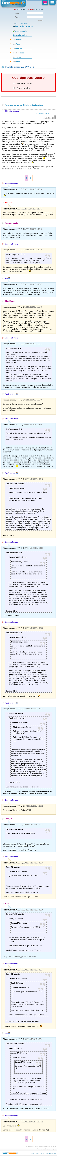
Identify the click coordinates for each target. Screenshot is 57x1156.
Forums (17, 40)
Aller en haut (52, 1146)
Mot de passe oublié (21, 23)
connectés (19, 9)
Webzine (17, 48)
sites (16, 62)
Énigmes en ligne (50, 1149)
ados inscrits (35, 9)
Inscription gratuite (24, 26)
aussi (17, 57)
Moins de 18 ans (23, 83)
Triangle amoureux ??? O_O (45, 114)
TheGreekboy (10, 394)
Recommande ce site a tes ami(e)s (36, 1146)
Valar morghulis (11, 223)
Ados (16, 44)
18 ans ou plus (22, 88)
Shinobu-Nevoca (12, 111)
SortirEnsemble (51, 1153)
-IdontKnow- (10, 301)
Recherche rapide (20, 35)
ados (18, 53)
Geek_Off (8, 819)
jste (6, 278)
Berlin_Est (9, 203)
